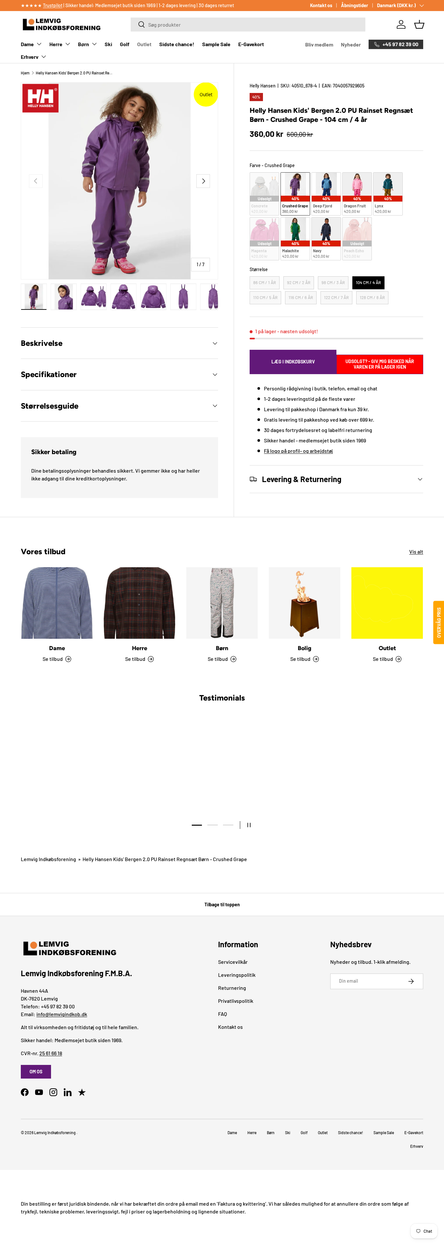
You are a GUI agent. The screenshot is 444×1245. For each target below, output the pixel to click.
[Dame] (57, 603)
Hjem (25, 73)
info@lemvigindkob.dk (61, 1014)
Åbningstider (354, 5)
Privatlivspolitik (235, 1001)
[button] (419, 24)
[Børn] (222, 603)
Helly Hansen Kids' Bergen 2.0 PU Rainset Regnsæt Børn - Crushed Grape (75, 73)
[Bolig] (304, 603)
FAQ (222, 1014)
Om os (36, 1071)
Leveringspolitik (236, 975)
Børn (83, 44)
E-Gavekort (251, 44)
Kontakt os (321, 5)
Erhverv (29, 57)
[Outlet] (387, 603)
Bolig (304, 648)
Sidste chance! (176, 44)
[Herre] (139, 603)
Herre (55, 44)
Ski (108, 44)
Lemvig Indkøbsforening (48, 859)
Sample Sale (216, 44)
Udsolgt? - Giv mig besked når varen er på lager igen (380, 364)
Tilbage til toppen (222, 904)
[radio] (264, 194)
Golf (124, 44)
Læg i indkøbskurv (293, 361)
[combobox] (248, 25)
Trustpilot (52, 5)
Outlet (144, 44)
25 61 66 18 (50, 1053)
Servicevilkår (233, 962)
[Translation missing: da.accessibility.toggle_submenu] (39, 44)
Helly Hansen (263, 85)
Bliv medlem (319, 44)
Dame (27, 44)
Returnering (232, 988)
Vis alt (416, 551)
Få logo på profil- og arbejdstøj (298, 451)
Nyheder (351, 44)
